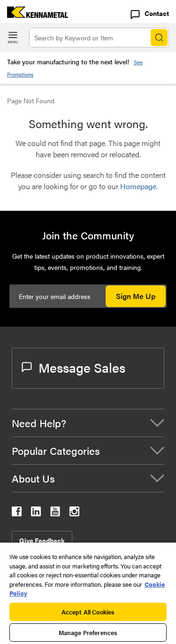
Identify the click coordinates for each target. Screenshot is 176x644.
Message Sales (81, 367)
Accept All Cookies (88, 611)
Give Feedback (42, 540)
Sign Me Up (135, 296)
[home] (34, 14)
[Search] (159, 37)
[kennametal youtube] (55, 513)
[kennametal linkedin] (36, 513)
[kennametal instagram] (74, 513)
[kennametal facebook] (17, 513)
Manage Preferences (88, 632)
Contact (157, 13)
